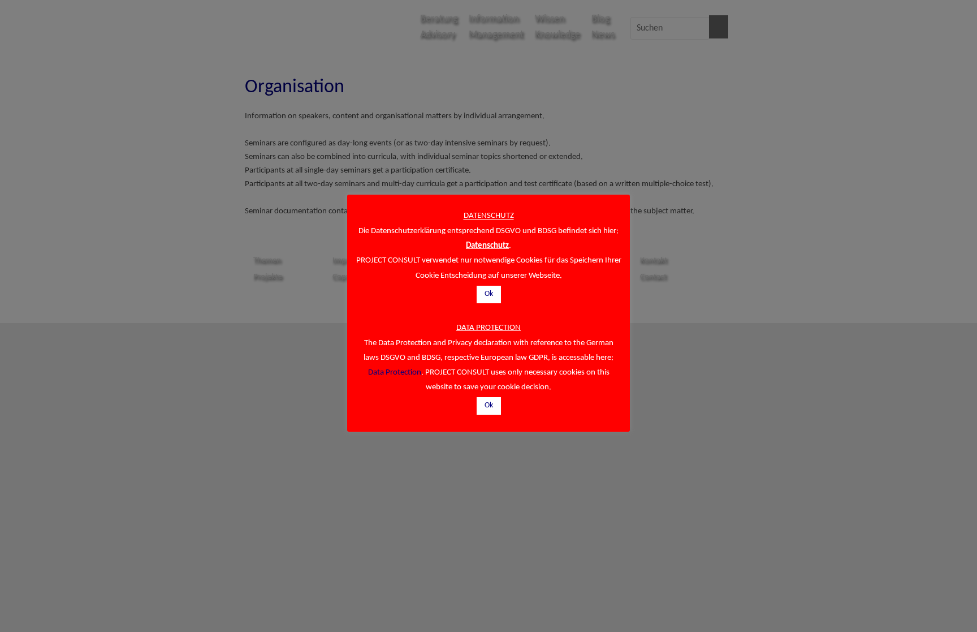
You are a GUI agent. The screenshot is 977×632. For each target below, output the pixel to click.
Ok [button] (489, 294)
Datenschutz (487, 246)
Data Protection (394, 372)
